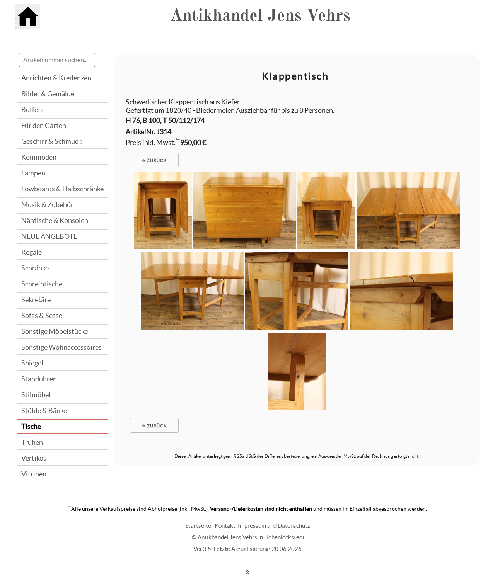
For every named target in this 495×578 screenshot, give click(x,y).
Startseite (198, 525)
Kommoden (38, 157)
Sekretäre (36, 300)
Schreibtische (41, 284)
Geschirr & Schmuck (51, 141)
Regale (31, 252)
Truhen (32, 442)
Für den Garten (43, 125)
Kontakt (225, 525)
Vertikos (33, 458)
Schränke (35, 268)
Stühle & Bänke (44, 410)
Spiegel (32, 363)
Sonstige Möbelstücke (54, 331)
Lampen (33, 173)
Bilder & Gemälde (47, 94)
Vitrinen (33, 474)
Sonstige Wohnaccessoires (61, 347)
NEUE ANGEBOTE (49, 236)
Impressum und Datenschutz (274, 525)
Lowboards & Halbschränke (62, 189)
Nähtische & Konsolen (54, 220)
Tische (31, 426)
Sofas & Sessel (42, 315)
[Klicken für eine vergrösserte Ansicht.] (163, 246)
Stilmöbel (36, 395)
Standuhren (39, 379)
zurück (156, 160)
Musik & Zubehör (47, 205)
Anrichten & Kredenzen (56, 78)
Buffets (32, 109)
